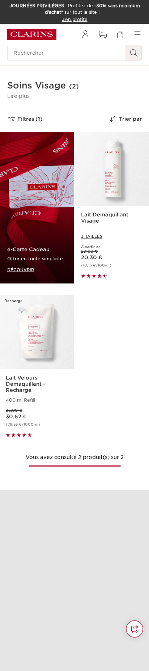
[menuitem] (85, 34)
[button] (18, 96)
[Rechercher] (134, 53)
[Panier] (120, 34)
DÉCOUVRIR (20, 269)
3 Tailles (91, 236)
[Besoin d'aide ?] (134, 629)
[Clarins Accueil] (31, 34)
